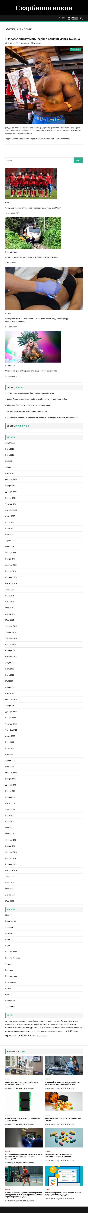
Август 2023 (10, 663)
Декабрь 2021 (11, 785)
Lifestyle (8, 915)
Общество (9, 964)
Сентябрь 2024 (11, 583)
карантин (8, 1027)
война (64, 1021)
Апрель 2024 (10, 614)
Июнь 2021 (9, 822)
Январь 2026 (10, 486)
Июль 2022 (9, 742)
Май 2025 (9, 534)
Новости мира (11, 952)
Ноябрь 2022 (10, 718)
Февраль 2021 (11, 840)
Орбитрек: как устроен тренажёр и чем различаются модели (29, 393)
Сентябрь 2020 (11, 870)
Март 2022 (9, 767)
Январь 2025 (10, 559)
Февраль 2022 (11, 773)
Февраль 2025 (11, 553)
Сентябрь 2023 (11, 657)
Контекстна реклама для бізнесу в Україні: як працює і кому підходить (63, 1194)
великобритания (34, 1021)
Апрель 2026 (10, 467)
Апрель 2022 (10, 760)
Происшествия (11, 252)
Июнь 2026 (9, 455)
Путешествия (10, 982)
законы (35, 1024)
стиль (65, 1031)
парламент (21, 1031)
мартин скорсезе (36, 139)
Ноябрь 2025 (10, 498)
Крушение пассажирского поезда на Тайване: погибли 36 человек (31, 257)
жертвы (13, 1024)
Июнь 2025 (9, 528)
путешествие (35, 1031)
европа (7, 1024)
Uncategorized (10, 921)
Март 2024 (9, 620)
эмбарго (45, 1036)
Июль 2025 (9, 522)
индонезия (62, 1024)
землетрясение (53, 1024)
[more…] (30, 133)
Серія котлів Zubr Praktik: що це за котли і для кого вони (27, 405)
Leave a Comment (63, 139)
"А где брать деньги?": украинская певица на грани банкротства (31, 371)
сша (52, 139)
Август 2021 (10, 809)
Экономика (10, 1007)
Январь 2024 (10, 632)
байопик (14, 139)
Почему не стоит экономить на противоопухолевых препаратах (59, 1155)
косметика (37, 1027)
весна (43, 1021)
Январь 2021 (10, 846)
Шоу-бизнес (9, 35)
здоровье (43, 1024)
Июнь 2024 (9, 602)
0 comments (37, 43)
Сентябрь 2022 (11, 730)
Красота (8, 933)
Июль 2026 (9, 449)
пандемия (13, 1031)
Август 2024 (10, 589)
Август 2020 (10, 877)
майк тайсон (24, 139)
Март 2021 (9, 834)
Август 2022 (10, 736)
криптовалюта (46, 1027)
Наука (7, 946)
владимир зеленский (54, 1021)
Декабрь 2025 (11, 492)
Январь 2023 (10, 706)
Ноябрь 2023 (10, 644)
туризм (8, 1036)
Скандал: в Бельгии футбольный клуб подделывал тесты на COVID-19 (33, 208)
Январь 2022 (10, 779)
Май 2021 (9, 828)
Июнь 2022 (9, 748)
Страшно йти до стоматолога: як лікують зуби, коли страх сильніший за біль (36, 399)
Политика (9, 970)
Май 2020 (9, 889)
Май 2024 (9, 608)
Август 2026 (10, 443)
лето (53, 1027)
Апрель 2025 (10, 541)
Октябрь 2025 (11, 504)
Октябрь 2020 (11, 864)
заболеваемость (22, 1024)
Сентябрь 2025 (11, 510)
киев (19, 1028)
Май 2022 (9, 754)
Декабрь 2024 (11, 565)
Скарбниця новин (44, 7)
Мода (7, 940)
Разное (8, 313)
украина (25, 1035)
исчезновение (71, 1024)
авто (6, 1021)
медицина (72, 1027)
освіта (7, 1031)
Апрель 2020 (10, 895)
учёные (34, 1036)
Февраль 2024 (11, 626)
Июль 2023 (9, 669)
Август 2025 (10, 516)
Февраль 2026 (11, 480)
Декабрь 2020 (11, 852)
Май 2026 (9, 461)
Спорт (7, 203)
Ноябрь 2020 (10, 858)
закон (30, 1024)
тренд (75, 1031)
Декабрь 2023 (11, 638)
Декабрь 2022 (11, 712)
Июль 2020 (9, 883)
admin (12, 43)
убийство (16, 1036)
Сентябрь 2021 (11, 803)
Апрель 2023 (10, 687)
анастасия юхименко (16, 1021)
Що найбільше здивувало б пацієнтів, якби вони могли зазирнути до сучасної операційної (41, 417)
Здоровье (9, 927)
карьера (15, 1027)
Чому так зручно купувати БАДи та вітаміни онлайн (26, 411)
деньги (75, 1021)
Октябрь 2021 (11, 797)
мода (79, 1027)
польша (27, 1031)
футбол (39, 1036)
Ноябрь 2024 (10, 571)
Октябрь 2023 (11, 651)
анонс (25, 1021)
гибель (70, 1021)
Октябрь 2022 (11, 724)
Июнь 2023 (9, 675)
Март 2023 (9, 693)
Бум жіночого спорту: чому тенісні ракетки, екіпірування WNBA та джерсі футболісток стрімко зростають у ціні (23, 1195)
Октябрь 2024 (11, 577)
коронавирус (27, 1027)
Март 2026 (9, 473)
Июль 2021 (9, 815)
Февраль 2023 (11, 699)
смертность (54, 1031)
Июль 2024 (9, 596)
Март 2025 (9, 547)
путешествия (45, 1031)
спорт (60, 1031)
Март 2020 (9, 901)
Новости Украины (12, 958)
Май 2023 (9, 681)
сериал (47, 139)
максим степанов (61, 1027)
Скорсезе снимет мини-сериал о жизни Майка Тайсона (42, 39)
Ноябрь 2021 (10, 791)
